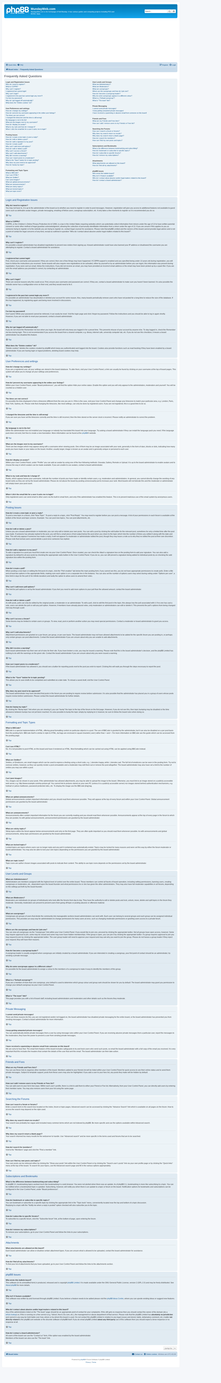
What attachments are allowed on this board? (108, 163)
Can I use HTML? (12, 175)
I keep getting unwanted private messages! (108, 111)
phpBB (85, 433)
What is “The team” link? (101, 100)
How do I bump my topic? (15, 165)
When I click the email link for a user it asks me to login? (26, 129)
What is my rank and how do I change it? (20, 127)
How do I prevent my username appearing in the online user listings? (30, 113)
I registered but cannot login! (16, 91)
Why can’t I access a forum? (16, 151)
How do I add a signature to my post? (19, 142)
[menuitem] (20, 65)
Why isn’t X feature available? (103, 176)
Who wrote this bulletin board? (103, 173)
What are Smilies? (12, 177)
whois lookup (11, 1315)
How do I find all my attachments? (104, 165)
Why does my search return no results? (106, 133)
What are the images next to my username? (22, 122)
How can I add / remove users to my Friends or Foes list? (113, 123)
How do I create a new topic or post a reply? (22, 137)
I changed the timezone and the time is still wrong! (24, 117)
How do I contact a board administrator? (107, 180)
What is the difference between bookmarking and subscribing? (115, 148)
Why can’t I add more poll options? (18, 146)
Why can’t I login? (12, 93)
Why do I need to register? (15, 84)
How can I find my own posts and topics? (107, 140)
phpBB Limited (74, 1283)
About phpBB (11, 1285)
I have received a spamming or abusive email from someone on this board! (119, 113)
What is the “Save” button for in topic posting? (22, 160)
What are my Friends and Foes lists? (105, 121)
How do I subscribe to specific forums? (106, 153)
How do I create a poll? (14, 144)
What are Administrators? (101, 84)
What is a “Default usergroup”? (103, 98)
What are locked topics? (14, 189)
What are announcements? (15, 184)
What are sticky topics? (14, 186)
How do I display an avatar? (16, 124)
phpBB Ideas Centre (115, 1299)
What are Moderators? (100, 86)
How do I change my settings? (17, 111)
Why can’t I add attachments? (16, 153)
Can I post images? (13, 180)
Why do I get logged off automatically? (19, 100)
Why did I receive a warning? (16, 155)
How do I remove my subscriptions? (105, 155)
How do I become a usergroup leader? (106, 93)
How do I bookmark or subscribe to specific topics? (111, 150)
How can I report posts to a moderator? (20, 158)
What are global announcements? (18, 182)
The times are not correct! (15, 115)
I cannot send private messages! (104, 108)
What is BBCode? (12, 173)
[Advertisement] (94, 41)
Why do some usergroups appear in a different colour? (112, 96)
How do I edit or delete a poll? (16, 149)
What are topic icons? (13, 191)
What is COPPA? (12, 86)
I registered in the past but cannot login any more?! (24, 96)
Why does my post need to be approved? (21, 162)
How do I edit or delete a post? (17, 139)
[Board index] (18, 10)
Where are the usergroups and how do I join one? (110, 91)
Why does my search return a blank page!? (108, 136)
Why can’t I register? (13, 89)
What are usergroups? (100, 89)
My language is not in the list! (16, 120)
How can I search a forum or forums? (106, 131)
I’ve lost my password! (14, 98)
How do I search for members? (103, 138)
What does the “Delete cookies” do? (19, 103)
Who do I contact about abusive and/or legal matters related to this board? (119, 178)
